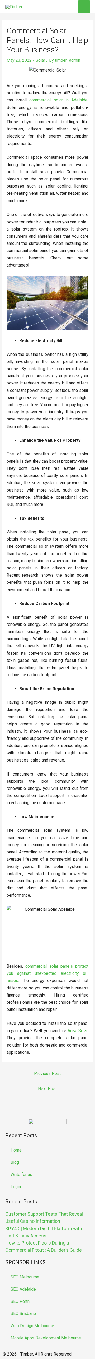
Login (16, 1186)
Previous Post (47, 1073)
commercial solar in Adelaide (58, 100)
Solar (40, 60)
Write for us (21, 1174)
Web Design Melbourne (32, 1325)
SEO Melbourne (25, 1277)
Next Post (47, 1088)
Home (16, 1150)
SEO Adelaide (23, 1289)
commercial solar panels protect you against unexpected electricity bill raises (48, 973)
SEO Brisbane (23, 1313)
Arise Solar (78, 1030)
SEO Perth (20, 1301)
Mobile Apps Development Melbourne (46, 1337)
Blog (15, 1162)
